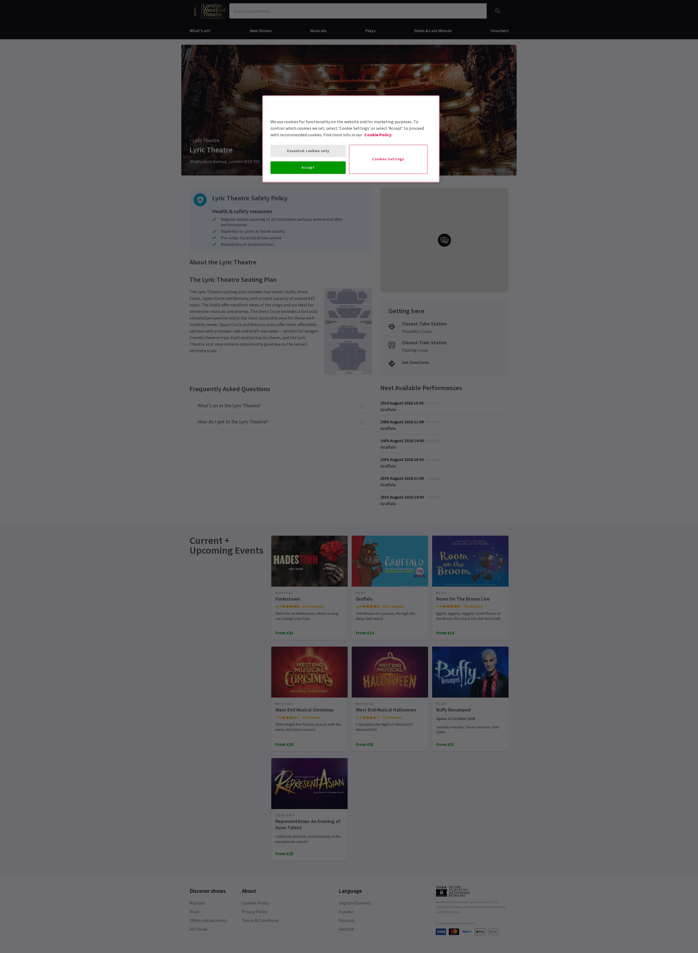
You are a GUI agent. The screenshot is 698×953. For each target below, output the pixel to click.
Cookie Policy (378, 134)
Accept (308, 167)
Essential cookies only (308, 150)
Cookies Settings (388, 158)
